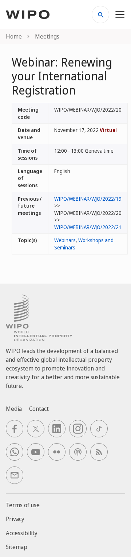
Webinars (65, 240)
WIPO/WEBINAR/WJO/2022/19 (88, 198)
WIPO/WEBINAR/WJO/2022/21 (88, 227)
